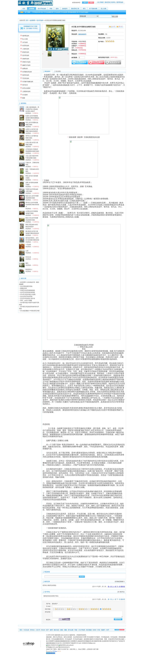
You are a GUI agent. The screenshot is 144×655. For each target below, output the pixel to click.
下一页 (119, 586)
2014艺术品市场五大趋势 (27, 294)
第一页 (110, 586)
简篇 (75, 630)
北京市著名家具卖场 (26, 286)
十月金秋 (28, 244)
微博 (51, 630)
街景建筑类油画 (27, 72)
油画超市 (65, 8)
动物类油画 (25, 58)
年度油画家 (48, 77)
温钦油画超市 (82, 34)
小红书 (38, 630)
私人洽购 (103, 8)
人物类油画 (25, 49)
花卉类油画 (40, 20)
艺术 (86, 186)
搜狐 (61, 630)
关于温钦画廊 (93, 8)
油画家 (53, 83)
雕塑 (23, 98)
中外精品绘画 (36, 12)
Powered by (53, 651)
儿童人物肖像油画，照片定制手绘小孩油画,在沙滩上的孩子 (32, 109)
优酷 (65, 630)
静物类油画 (25, 52)
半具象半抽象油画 (27, 81)
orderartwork (69, 645)
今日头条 (26, 630)
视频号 (103, 630)
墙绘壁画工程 (75, 8)
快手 (107, 630)
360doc (32, 630)
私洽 (42, 12)
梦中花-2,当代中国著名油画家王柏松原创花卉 (32, 204)
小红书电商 (100, 2)
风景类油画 (25, 45)
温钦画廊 (72, 137)
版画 (57, 8)
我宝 (21, 630)
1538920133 (54, 645)
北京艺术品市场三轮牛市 (27, 298)
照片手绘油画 (42, 8)
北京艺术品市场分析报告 (27, 292)
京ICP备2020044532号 (62, 647)
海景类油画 (25, 75)
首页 (23, 8)
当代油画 (25, 42)
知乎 (47, 630)
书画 (51, 8)
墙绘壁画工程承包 (110, 2)
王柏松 (118, 91)
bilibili (94, 630)
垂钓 (27, 263)
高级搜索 (121, 16)
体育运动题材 (26, 88)
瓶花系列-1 (29, 269)
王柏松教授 (88, 137)
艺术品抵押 (57, 12)
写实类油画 (25, 78)
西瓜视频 (89, 630)
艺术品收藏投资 (48, 12)
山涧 (27, 251)
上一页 (114, 586)
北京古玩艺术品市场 (26, 296)
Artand (43, 630)
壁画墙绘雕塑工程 (73, 12)
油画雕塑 (31, 8)
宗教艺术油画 (26, 62)
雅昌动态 (56, 630)
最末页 (123, 586)
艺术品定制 (64, 12)
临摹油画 (25, 68)
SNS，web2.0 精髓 (26, 300)
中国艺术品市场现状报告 (27, 290)
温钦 (79, 137)
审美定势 (65, 445)
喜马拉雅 (70, 630)
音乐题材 (25, 95)
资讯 (84, 8)
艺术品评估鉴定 (83, 12)
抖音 (98, 630)
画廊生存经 (23, 288)
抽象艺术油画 (26, 65)
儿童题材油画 (26, 91)
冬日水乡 (28, 257)
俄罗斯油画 (119, 2)
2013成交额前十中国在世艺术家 (29, 311)
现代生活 (25, 85)
